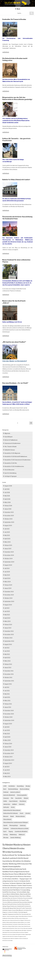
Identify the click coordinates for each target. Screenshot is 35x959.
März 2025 (7, 542)
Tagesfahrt (5, 914)
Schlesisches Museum (9, 885)
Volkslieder (5, 910)
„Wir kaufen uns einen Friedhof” (14, 342)
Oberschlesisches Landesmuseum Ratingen (15, 822)
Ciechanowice (27, 920)
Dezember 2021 (9, 671)
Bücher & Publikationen (11, 440)
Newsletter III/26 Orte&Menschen (14, 466)
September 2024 (9, 562)
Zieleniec (4, 916)
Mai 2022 (7, 654)
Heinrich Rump (20, 928)
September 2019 (9, 760)
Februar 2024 (8, 585)
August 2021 (8, 684)
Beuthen (5, 874)
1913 (13, 936)
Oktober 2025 (8, 519)
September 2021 (9, 681)
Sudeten (28, 883)
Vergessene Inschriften (13, 914)
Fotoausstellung (25, 890)
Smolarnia (21, 938)
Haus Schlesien (13, 801)
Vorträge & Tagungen (10, 476)
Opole (24, 869)
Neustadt (19, 908)
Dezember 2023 (9, 591)
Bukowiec (4, 904)
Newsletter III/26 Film (10, 463)
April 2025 (7, 538)
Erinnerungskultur (22, 795)
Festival (20, 892)
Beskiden (30, 902)
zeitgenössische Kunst (21, 871)
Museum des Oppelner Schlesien (19, 934)
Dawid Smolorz (27, 885)
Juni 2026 (7, 492)
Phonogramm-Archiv (22, 936)
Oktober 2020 (8, 717)
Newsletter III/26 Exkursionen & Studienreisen (17, 460)
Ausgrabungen (28, 934)
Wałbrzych (22, 834)
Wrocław (5, 837)
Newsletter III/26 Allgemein (12, 453)
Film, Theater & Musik (10, 446)
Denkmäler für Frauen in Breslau (14, 19)
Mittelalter (5, 896)
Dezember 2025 (9, 512)
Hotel (30, 910)
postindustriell (15, 902)
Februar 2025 (8, 545)
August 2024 (8, 565)
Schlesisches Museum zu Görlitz (19, 828)
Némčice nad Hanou (20, 932)
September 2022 (9, 641)
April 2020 (7, 737)
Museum (5, 816)
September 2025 (9, 522)
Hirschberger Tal (13, 892)
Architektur (12, 786)
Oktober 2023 (8, 598)
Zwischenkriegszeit (22, 912)
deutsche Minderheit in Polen (11, 928)
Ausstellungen (8, 436)
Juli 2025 (6, 529)
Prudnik (23, 908)
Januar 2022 (7, 667)
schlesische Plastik (10, 926)
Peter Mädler (24, 930)
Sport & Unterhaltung (10, 473)
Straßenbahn (5, 918)
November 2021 (9, 674)
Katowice (21, 804)
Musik (12, 816)
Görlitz (5, 801)
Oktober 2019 (8, 756)
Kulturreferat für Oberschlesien (11, 810)
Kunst (21, 813)
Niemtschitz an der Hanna (7, 934)
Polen (29, 874)
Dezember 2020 (9, 710)
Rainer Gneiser (27, 924)
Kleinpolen (16, 900)
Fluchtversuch (15, 924)
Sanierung (22, 825)
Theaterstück (28, 908)
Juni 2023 (7, 611)
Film (12, 798)
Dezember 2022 (9, 631)
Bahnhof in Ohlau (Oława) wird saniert (16, 179)
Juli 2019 (6, 766)
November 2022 (9, 634)
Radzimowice (14, 906)
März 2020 (7, 740)
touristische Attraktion (21, 831)
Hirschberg (23, 801)
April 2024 (7, 578)
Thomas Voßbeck (7, 902)
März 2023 (7, 621)
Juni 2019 (7, 770)
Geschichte (18, 798)
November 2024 (9, 555)
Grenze (4, 894)
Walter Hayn (4, 926)
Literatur (27, 813)
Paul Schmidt (10, 932)
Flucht (11, 871)
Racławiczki (25, 938)
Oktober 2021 (8, 677)
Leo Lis (25, 922)
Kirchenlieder (10, 940)
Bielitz (11, 900)
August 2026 (8, 486)
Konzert (11, 874)
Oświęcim (30, 916)
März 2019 (7, 776)
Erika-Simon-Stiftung (24, 896)
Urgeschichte (5, 936)
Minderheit (23, 874)
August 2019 (8, 763)
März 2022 (7, 661)
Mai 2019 (7, 773)
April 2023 (7, 618)
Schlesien (6, 828)
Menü (18, 9)
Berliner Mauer (11, 918)
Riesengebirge (13, 825)
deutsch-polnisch (15, 792)
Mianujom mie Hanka (24, 910)
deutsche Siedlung (13, 922)
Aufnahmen (4, 940)
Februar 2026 (8, 505)
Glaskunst (19, 883)
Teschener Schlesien (9, 883)
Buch (4, 789)
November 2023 (9, 595)
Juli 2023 (6, 608)
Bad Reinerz (16, 890)
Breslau (28, 786)
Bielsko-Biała (19, 894)
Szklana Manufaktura (23, 916)
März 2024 (7, 581)
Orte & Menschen (9, 469)
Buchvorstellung (24, 789)
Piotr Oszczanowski (23, 914)
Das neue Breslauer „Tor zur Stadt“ (15, 383)
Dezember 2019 (9, 750)
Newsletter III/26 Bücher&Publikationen (15, 456)
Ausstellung (20, 786)
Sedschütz (13, 938)
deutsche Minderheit (9, 795)
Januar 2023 (7, 628)
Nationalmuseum (6, 920)
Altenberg (4, 908)
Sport (4, 831)
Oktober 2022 (8, 638)
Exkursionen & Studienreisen (12, 443)
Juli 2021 (6, 687)
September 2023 (9, 601)
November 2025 (9, 515)
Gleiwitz (26, 798)
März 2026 (7, 502)
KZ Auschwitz (12, 930)
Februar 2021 (8, 704)
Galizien (4, 922)
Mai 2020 (7, 733)
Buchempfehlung (13, 789)
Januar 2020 (7, 747)
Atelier (14, 908)
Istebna (7, 922)
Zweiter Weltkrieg (15, 837)
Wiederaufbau (6, 900)
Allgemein (7, 433)
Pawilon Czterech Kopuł (19, 926)
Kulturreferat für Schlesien (10, 813)
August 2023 (8, 605)
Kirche (13, 807)
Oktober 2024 (8, 558)
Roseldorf (26, 932)
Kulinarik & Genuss (9, 450)
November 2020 (9, 714)
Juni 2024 (7, 571)
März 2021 (7, 700)
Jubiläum (14, 804)
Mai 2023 (7, 614)
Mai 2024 (7, 575)
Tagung (11, 831)
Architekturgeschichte (10, 876)
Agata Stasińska (18, 930)
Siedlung (14, 932)
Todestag (11, 896)
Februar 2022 (8, 664)
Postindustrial (27, 906)
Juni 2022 (7, 651)
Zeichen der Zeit (7, 888)
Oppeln (5, 825)
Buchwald (9, 904)
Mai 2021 (7, 694)
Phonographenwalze (6, 938)
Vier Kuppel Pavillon (24, 900)
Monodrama (19, 918)
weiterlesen (5, 52)
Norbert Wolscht (21, 924)
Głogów (10, 910)
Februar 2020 (8, 743)
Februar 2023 (8, 624)
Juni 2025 (7, 532)
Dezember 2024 (9, 552)
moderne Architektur (13, 912)
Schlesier (16, 896)
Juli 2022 (6, 647)
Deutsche (12, 920)
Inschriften (5, 892)
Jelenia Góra (6, 804)
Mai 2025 (7, 535)
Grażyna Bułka (15, 910)
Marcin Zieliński (11, 894)
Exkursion (6, 798)
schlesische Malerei (20, 922)
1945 (4, 786)
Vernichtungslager (6, 930)
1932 (30, 914)
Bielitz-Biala (26, 892)
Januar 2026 (7, 509)
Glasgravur (5, 912)
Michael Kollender (8, 924)
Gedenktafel (20, 906)
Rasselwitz (17, 938)
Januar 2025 (7, 548)
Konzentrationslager (13, 916)
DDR (16, 918)
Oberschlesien (7, 819)
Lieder (8, 916)
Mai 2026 (7, 496)
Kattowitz (6, 807)
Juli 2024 (6, 568)
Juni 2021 (7, 690)
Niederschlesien (20, 816)
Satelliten (5, 871)
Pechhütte (10, 936)
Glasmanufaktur (23, 902)
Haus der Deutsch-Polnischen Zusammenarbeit (20, 898)
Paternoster (26, 928)
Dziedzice (16, 936)
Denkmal (5, 792)
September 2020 (9, 720)
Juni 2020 (7, 730)
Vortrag (5, 834)
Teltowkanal (29, 930)
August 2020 (8, 723)
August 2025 (8, 525)
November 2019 (9, 753)
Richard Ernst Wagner (19, 920)
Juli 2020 (6, 727)
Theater (19, 885)
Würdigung (10, 908)
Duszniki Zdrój (27, 894)
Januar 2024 (7, 588)
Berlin (28, 881)
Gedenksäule (4, 932)
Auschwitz (5, 898)
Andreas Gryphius (17, 904)
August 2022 (8, 644)
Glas (24, 883)
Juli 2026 (6, 489)
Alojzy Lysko (25, 918)
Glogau (8, 906)
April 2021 (7, 697)
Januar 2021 (7, 707)
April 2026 (7, 499)
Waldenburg (13, 834)
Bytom (16, 874)
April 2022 (7, 657)
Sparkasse (30, 928)
